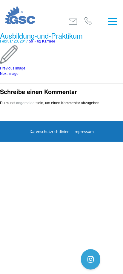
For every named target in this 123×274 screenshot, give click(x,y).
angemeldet (26, 103)
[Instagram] (90, 259)
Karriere (48, 40)
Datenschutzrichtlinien (50, 131)
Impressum (83, 131)
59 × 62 (35, 40)
